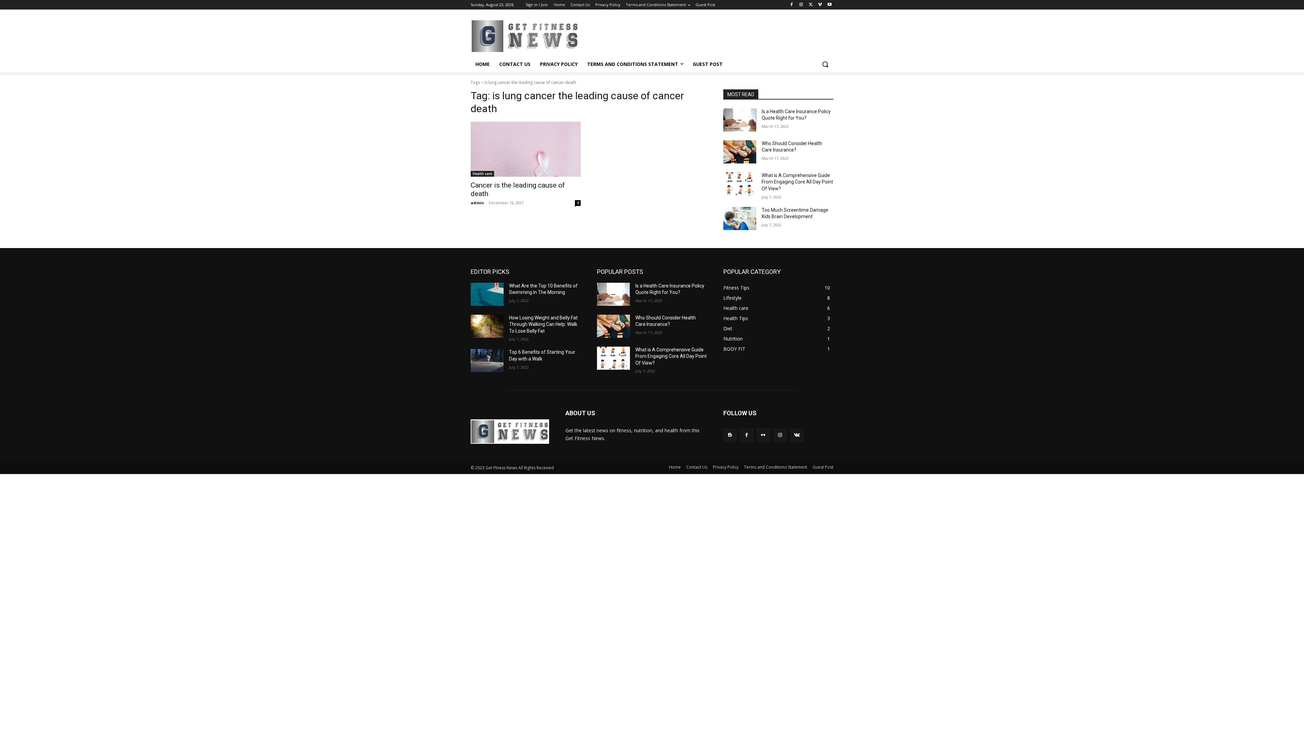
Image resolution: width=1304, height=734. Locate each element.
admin (477, 202)
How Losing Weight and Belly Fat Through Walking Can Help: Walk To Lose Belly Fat (543, 324)
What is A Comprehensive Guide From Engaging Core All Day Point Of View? (797, 182)
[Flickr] (763, 435)
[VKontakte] (796, 435)
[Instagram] (801, 5)
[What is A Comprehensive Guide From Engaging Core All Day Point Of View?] (739, 183)
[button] (825, 64)
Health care (482, 173)
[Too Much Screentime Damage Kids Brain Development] (739, 218)
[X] (811, 5)
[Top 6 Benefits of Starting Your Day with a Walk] (487, 360)
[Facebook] (792, 5)
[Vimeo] (820, 5)
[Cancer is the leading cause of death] (526, 149)
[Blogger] (730, 435)
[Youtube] (829, 5)
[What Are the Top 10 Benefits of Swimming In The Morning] (487, 294)
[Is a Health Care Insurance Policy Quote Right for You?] (739, 120)
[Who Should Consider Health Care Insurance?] (739, 151)
